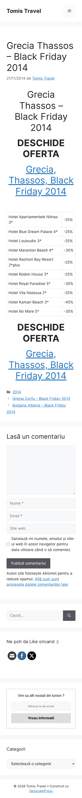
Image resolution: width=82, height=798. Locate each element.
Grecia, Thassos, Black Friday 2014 (41, 180)
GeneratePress (41, 791)
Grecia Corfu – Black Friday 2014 (41, 398)
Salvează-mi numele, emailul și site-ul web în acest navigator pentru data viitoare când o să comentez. (43, 544)
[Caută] (69, 615)
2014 (16, 392)
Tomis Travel (24, 11)
